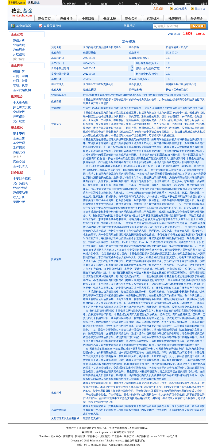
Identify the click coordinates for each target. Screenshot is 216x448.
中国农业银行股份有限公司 (181, 84)
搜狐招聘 (68, 436)
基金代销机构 (22, 90)
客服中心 (92, 436)
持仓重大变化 (22, 107)
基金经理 (19, 143)
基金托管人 (20, 166)
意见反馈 (158, 8)
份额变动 (19, 152)
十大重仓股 (20, 102)
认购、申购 (20, 76)
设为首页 (200, 8)
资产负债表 (20, 183)
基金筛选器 (23, 25)
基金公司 (131, 18)
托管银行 (175, 18)
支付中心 (56, 436)
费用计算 (19, 71)
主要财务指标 (22, 178)
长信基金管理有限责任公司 (98, 84)
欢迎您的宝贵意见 (124, 432)
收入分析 (19, 197)
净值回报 (88, 18)
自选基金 (196, 18)
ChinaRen (44, 436)
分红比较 (109, 18)
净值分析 (19, 40)
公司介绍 (172, 436)
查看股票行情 (52, 25)
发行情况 (19, 147)
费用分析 (19, 202)
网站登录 (80, 436)
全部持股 (19, 111)
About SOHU (158, 436)
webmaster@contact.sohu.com (124, 444)
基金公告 (19, 138)
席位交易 (19, 161)
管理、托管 (20, 85)
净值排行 (66, 18)
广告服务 (117, 436)
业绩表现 (19, 45)
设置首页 (105, 436)
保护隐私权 (142, 436)
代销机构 (153, 18)
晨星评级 (129, 25)
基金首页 (44, 18)
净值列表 (19, 49)
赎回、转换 (20, 80)
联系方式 (129, 436)
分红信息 (19, 54)
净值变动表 (20, 192)
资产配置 (19, 121)
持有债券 (19, 116)
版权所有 (140, 440)
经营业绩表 (20, 188)
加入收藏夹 (180, 8)
